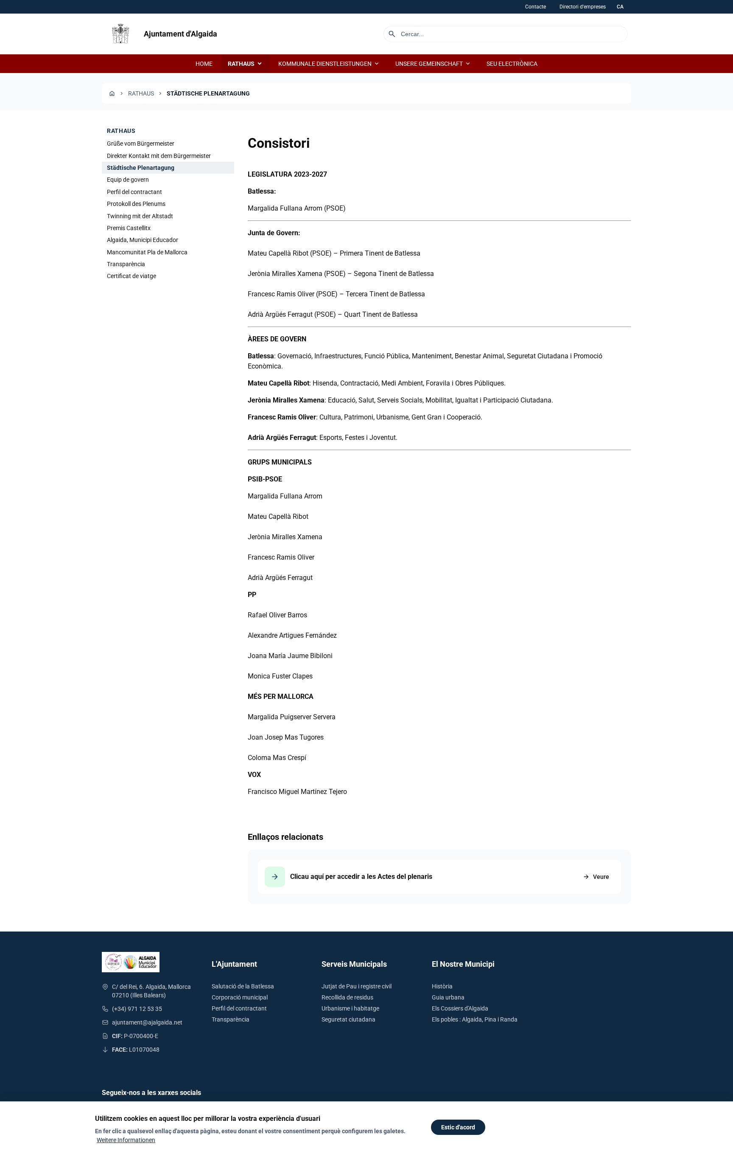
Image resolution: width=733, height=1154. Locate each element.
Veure (596, 877)
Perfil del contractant (134, 192)
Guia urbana (448, 997)
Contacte (535, 7)
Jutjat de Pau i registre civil (357, 986)
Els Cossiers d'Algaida (460, 1008)
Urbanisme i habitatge (350, 1008)
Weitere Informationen (126, 1140)
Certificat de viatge (131, 276)
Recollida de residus (347, 997)
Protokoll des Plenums (136, 203)
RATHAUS (245, 63)
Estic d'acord (458, 1127)
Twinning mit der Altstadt (140, 215)
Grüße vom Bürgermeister (140, 143)
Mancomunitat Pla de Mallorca (147, 252)
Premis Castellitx (129, 228)
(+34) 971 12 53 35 (137, 1008)
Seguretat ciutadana (348, 1019)
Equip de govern (128, 179)
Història (442, 986)
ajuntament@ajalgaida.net (147, 1022)
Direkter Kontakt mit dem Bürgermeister (159, 155)
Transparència (126, 264)
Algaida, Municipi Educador (142, 239)
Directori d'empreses (583, 7)
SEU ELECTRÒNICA (512, 63)
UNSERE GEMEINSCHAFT (433, 63)
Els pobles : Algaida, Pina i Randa (475, 1019)
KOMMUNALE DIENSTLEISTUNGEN (329, 63)
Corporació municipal (240, 997)
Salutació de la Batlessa (243, 986)
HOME (204, 63)
